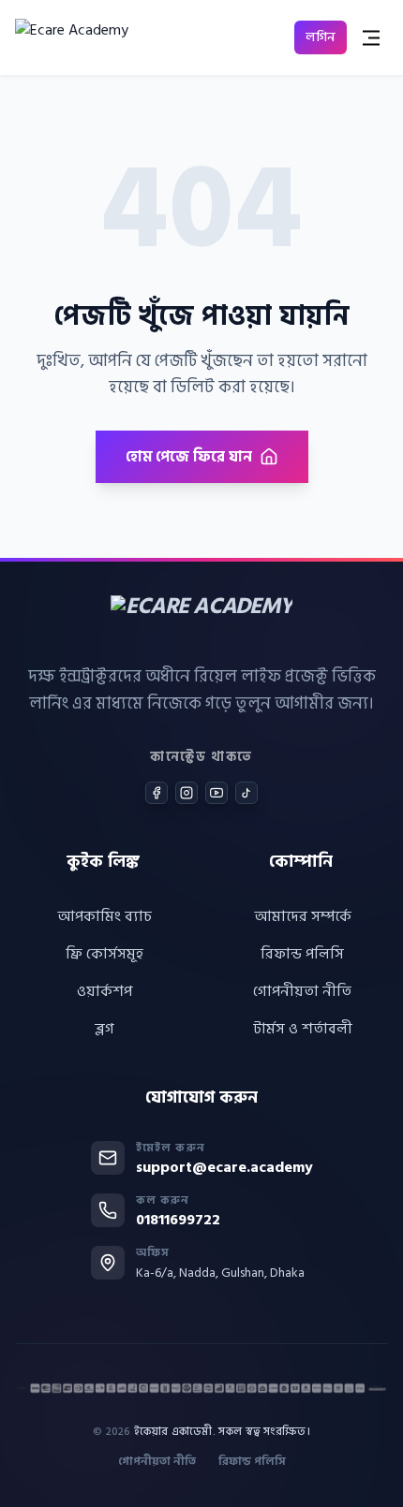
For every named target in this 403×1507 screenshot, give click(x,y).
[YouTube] (216, 793)
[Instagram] (186, 793)
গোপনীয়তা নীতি (302, 991)
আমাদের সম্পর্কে (302, 916)
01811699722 (178, 1219)
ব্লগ (104, 1028)
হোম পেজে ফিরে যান (189, 457)
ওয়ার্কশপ (104, 991)
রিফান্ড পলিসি (302, 954)
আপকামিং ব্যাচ (104, 916)
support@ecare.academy (224, 1167)
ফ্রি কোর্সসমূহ (104, 954)
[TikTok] (246, 793)
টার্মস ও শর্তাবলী (302, 1028)
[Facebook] (156, 793)
